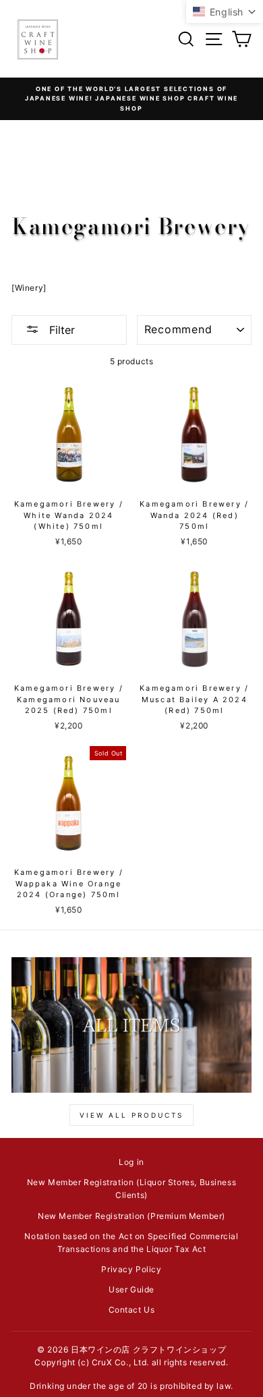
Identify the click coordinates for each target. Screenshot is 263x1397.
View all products (131, 1115)
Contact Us (132, 1310)
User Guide (131, 1289)
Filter (60, 330)
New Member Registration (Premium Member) (131, 1216)
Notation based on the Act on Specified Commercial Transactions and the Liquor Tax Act (131, 1242)
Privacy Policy (131, 1269)
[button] (224, 11)
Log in (131, 1162)
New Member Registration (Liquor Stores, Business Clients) (132, 1188)
